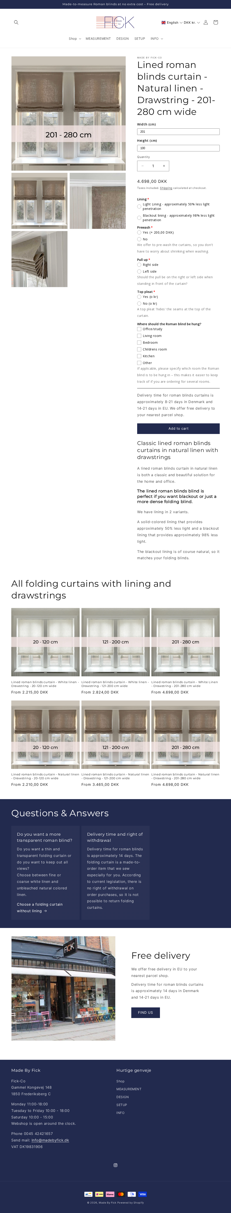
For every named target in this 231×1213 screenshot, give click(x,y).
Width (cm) (146, 124)
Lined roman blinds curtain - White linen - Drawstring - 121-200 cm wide (115, 684)
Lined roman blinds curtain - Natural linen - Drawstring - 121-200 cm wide (115, 776)
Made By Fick (107, 1202)
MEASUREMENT (129, 1089)
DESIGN (122, 1097)
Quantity (143, 157)
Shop (120, 1081)
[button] (16, 22)
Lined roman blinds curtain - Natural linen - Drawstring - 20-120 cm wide (45, 776)
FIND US (145, 1012)
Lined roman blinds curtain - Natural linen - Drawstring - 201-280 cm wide (185, 776)
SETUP (121, 1105)
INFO (120, 1113)
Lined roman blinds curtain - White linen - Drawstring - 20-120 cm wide (45, 684)
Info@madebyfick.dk (50, 1140)
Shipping (166, 188)
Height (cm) (147, 140)
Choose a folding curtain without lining (39, 907)
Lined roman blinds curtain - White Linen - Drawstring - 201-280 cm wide (184, 684)
